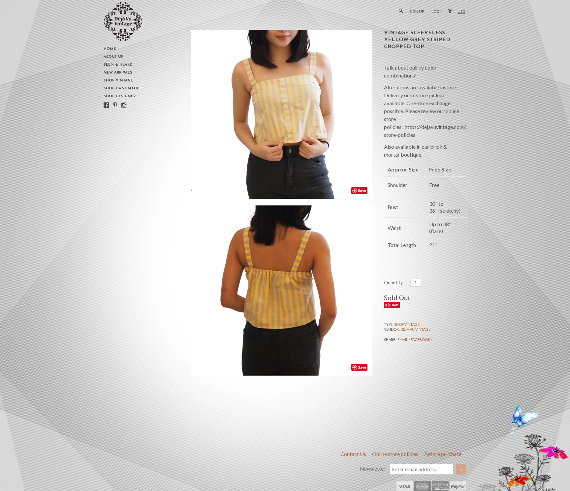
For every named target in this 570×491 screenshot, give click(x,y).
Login (437, 11)
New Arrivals (118, 73)
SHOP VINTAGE (407, 324)
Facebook (420, 339)
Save (395, 304)
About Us (113, 57)
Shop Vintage (118, 80)
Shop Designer (120, 96)
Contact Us (353, 454)
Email (402, 339)
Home (110, 49)
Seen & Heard (118, 65)
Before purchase (442, 454)
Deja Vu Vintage (415, 329)
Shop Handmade (121, 88)
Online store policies (395, 454)
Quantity (393, 282)
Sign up (416, 11)
